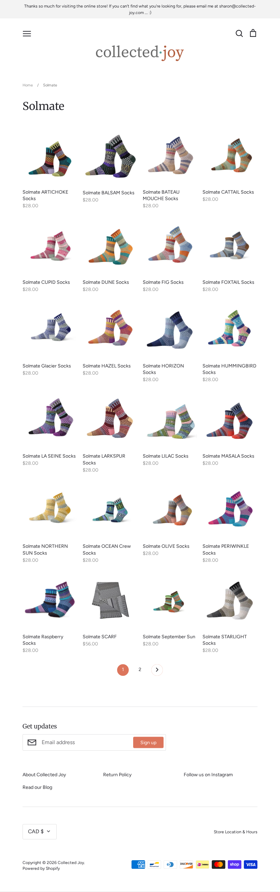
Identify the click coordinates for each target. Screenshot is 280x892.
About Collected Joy (44, 775)
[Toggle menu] (27, 33)
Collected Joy (71, 862)
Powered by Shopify (41, 868)
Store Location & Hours (235, 831)
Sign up (148, 742)
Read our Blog (37, 787)
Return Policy (117, 775)
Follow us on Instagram (208, 775)
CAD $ (36, 831)
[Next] (157, 672)
